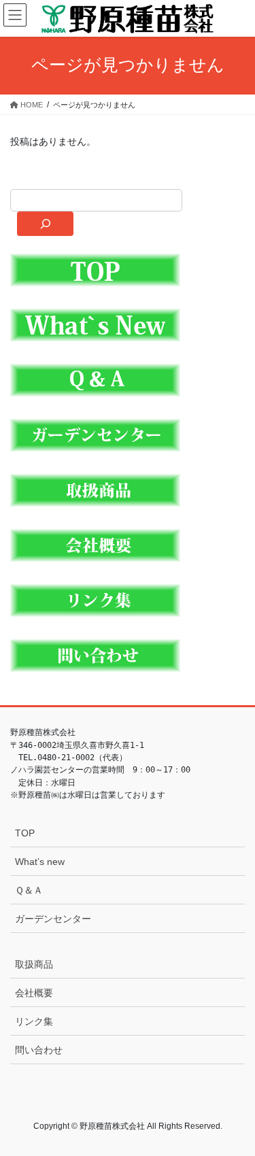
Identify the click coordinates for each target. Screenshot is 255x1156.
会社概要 (34, 992)
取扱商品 (34, 964)
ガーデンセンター (53, 918)
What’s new (40, 861)
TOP (25, 833)
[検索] (45, 223)
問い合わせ (39, 1049)
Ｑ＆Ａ (29, 890)
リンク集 (34, 1021)
